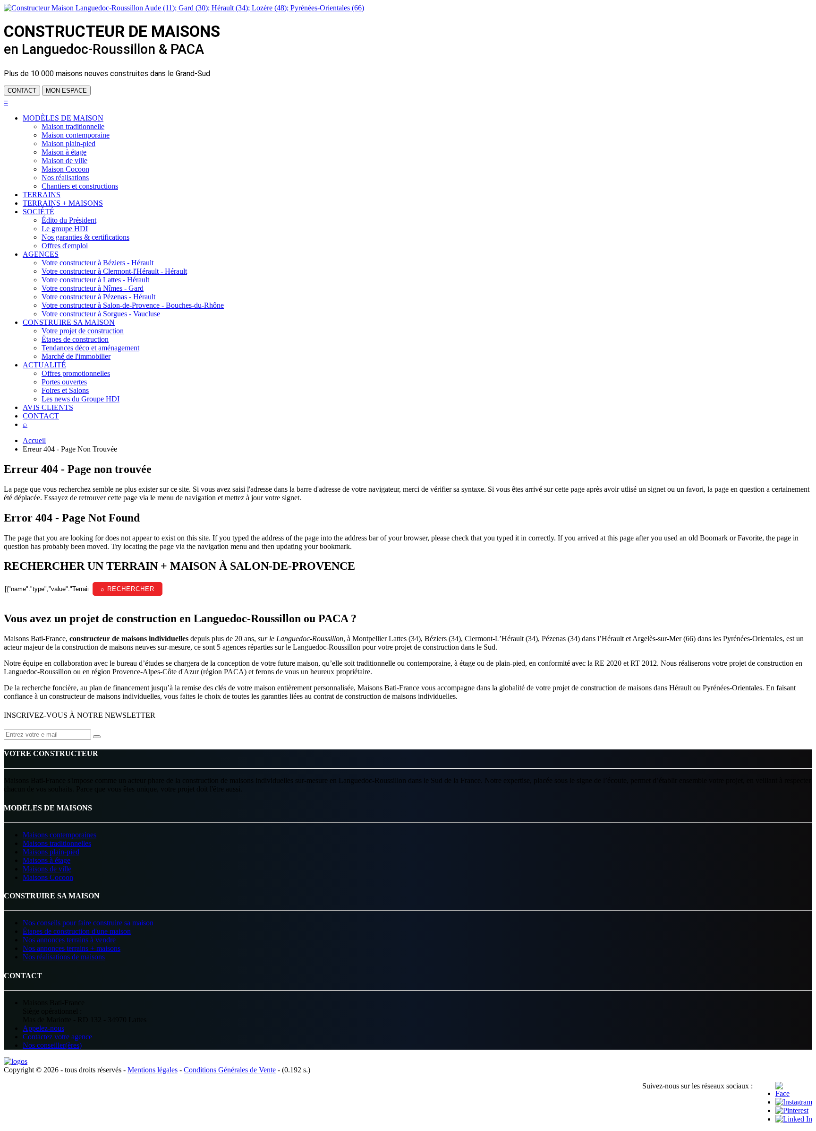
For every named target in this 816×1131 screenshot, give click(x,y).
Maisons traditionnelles (57, 843)
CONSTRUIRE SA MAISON (69, 322)
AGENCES (41, 254)
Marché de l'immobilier (76, 356)
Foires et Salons (65, 390)
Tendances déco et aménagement (90, 348)
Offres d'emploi (65, 246)
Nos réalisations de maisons (64, 957)
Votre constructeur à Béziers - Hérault (97, 263)
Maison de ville (64, 161)
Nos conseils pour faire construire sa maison (88, 923)
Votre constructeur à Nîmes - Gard (93, 288)
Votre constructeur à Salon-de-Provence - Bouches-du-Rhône (133, 305)
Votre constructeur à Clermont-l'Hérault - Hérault (114, 271)
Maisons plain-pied (51, 852)
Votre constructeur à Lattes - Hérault (95, 280)
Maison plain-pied (68, 143)
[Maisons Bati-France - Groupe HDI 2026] (15, 1061)
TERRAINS (41, 195)
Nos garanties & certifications (85, 237)
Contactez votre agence (57, 1037)
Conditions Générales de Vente (230, 1070)
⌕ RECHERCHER (127, 588)
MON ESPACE (66, 90)
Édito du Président (69, 220)
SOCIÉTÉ (38, 212)
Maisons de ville (47, 869)
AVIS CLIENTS (48, 407)
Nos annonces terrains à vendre (69, 940)
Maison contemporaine (76, 135)
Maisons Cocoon (48, 877)
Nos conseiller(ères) (52, 1045)
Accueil (34, 440)
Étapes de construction (75, 339)
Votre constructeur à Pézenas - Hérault (98, 297)
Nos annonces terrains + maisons (71, 948)
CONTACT (22, 90)
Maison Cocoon (65, 169)
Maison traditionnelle (73, 126)
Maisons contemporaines (59, 835)
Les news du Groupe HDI (80, 399)
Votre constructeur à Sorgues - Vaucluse (101, 314)
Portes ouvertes (64, 382)
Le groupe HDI (65, 229)
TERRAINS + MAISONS (63, 203)
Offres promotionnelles (76, 373)
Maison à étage (64, 152)
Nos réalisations (65, 178)
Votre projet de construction (83, 331)
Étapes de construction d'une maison (77, 931)
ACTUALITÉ (44, 365)
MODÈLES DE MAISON (63, 118)
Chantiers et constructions (80, 186)
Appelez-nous (43, 1028)
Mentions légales (153, 1070)
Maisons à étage (46, 860)
